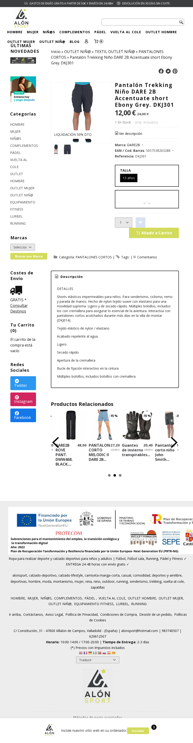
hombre (34, 581)
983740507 (170, 630)
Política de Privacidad (81, 614)
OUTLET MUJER (21, 41)
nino (97, 581)
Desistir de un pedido (155, 614)
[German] (90, 653)
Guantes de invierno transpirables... (136, 450)
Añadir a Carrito (156, 232)
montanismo (63, 581)
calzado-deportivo (42, 575)
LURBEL (16, 216)
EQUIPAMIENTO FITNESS (22, 205)
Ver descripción (130, 133)
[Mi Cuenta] (86, 41)
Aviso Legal (54, 614)
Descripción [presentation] (71, 276)
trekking (155, 581)
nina (88, 581)
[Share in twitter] (168, 71)
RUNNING (18, 223)
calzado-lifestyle (70, 575)
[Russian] (104, 653)
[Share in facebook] (161, 71)
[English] (81, 653)
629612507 (97, 636)
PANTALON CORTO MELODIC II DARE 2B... (99, 452)
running (122, 581)
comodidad (141, 575)
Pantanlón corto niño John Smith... (165, 452)
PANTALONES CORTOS (94, 257)
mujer (79, 581)
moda (46, 581)
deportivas (19, 581)
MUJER (33, 32)
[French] (85, 653)
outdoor (108, 581)
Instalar (138, 731)
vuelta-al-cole (173, 581)
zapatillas (98, 587)
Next (174, 442)
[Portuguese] (99, 653)
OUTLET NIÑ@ (52, 41)
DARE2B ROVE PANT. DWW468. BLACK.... (64, 455)
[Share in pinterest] (175, 71)
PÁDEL (100, 32)
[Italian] (95, 653)
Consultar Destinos (19, 308)
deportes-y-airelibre (167, 575)
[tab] (68, 277)
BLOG (75, 41)
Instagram (23, 401)
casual (126, 575)
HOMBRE (15, 32)
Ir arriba (15, 614)
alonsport (19, 575)
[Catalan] (114, 653)
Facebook (22, 417)
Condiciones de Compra (118, 614)
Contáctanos (33, 614)
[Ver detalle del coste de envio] (17, 291)
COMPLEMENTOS (74, 32)
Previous (55, 442)
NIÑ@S (49, 32)
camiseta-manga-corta (102, 575)
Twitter (20, 385)
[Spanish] (109, 653)
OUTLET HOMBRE (161, 32)
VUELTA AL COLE (125, 32)
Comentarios (147, 257)
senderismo (139, 581)
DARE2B (133, 145)
